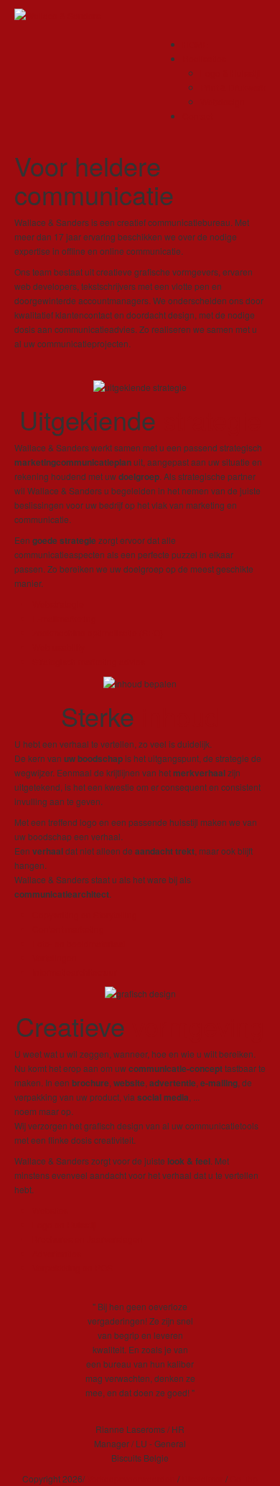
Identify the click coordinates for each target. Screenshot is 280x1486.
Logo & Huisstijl (230, 73)
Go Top (244, 1478)
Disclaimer (202, 1478)
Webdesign (222, 101)
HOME (195, 44)
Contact (197, 116)
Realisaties (204, 58)
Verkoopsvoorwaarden (131, 1478)
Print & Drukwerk (233, 87)
